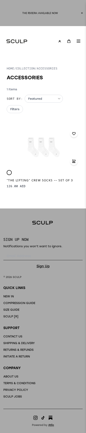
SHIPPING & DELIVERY (19, 343)
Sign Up (43, 266)
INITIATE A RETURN (16, 356)
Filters (14, 109)
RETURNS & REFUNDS (18, 350)
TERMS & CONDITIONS (19, 383)
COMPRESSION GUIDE (19, 303)
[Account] (59, 41)
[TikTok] (43, 418)
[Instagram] (35, 418)
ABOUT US (10, 376)
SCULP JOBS (12, 396)
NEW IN (8, 296)
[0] (69, 41)
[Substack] (50, 418)
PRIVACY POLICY (15, 390)
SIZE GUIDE (11, 310)
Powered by (43, 425)
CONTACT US (12, 336)
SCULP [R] (10, 316)
